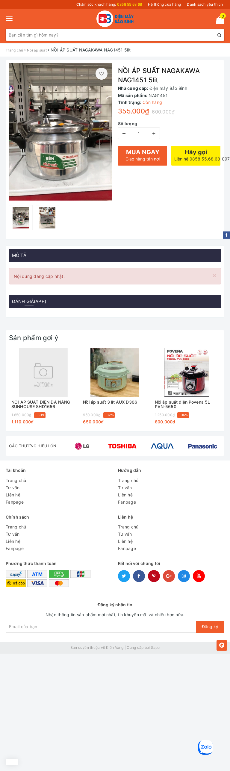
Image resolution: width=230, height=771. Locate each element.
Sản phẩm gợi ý (33, 338)
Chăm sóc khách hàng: (109, 4)
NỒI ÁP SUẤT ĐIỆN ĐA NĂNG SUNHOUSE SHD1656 (40, 404)
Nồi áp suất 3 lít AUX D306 (110, 402)
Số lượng (127, 123)
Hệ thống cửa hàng (164, 4)
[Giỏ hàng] (218, 21)
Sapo (155, 647)
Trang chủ (16, 480)
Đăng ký (210, 626)
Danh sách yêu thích (205, 4)
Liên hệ (13, 494)
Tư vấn (13, 487)
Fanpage (15, 502)
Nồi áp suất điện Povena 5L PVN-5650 (182, 404)
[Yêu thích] (102, 74)
